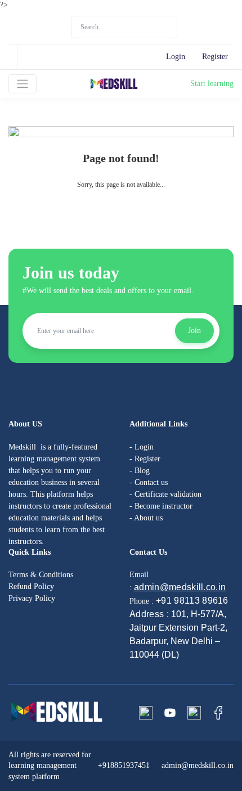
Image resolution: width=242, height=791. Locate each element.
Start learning (212, 83)
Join (194, 330)
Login (175, 56)
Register (215, 56)
